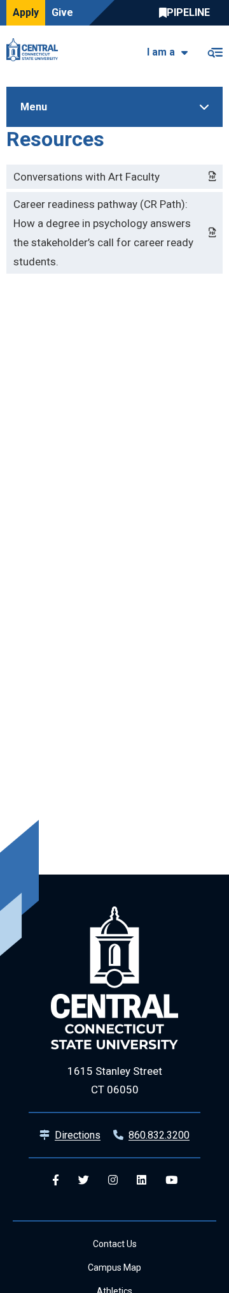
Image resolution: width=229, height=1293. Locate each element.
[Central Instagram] (113, 1180)
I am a (161, 52)
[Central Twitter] (83, 1180)
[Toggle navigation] (215, 50)
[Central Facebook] (55, 1180)
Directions (78, 1135)
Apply (26, 12)
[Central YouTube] (171, 1180)
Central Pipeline (188, 13)
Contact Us (115, 1244)
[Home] (35, 49)
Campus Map (114, 1267)
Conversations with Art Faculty (86, 176)
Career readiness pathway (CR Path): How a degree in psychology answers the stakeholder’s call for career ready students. (103, 233)
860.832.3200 (159, 1135)
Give (62, 12)
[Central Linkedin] (141, 1180)
